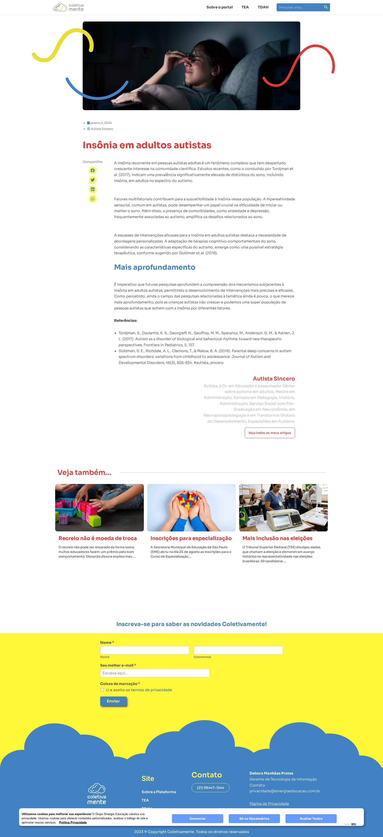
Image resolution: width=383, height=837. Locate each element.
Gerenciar (198, 819)
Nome (107, 642)
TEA (245, 7)
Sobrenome (202, 657)
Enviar (113, 701)
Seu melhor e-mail (118, 665)
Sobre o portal (220, 7)
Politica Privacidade (73, 822)
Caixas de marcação (120, 684)
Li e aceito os (139, 690)
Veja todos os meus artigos (269, 433)
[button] (93, 170)
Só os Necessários (254, 819)
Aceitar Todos (311, 819)
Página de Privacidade (269, 803)
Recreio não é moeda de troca (98, 538)
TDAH (263, 7)
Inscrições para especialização (191, 538)
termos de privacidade (151, 690)
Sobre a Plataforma (159, 792)
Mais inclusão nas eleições (277, 538)
